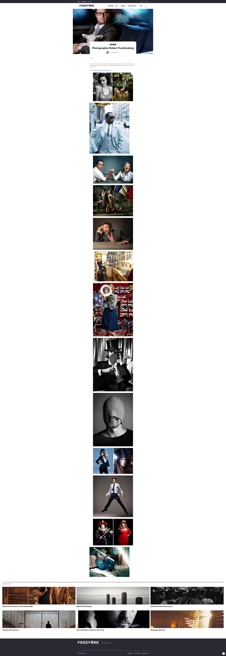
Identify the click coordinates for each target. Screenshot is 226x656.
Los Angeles (103, 63)
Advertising (84, 1)
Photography (132, 6)
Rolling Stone (113, 65)
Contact (89, 1)
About (79, 1)
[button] (145, 6)
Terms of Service (145, 653)
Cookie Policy (130, 653)
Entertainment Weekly (122, 65)
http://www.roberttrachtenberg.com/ (102, 70)
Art (116, 6)
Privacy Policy (137, 653)
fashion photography (94, 65)
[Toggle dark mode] (223, 653)
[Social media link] (141, 1)
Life (141, 6)
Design (123, 6)
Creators (110, 6)
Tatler (133, 65)
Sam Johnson (116, 52)
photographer (112, 63)
